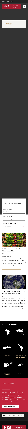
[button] (14, 212)
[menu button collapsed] (24, 6)
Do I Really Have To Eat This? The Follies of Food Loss (13, 250)
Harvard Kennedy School (7, 1)
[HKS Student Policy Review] (11, 6)
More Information (9, 406)
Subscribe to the (13, 416)
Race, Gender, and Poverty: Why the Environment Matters (13, 292)
